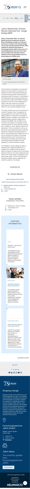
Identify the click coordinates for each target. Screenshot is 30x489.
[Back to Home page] (11, 7)
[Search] (19, 7)
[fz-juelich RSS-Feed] (21, 373)
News (7, 18)
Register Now (8, 467)
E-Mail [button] (6, 191)
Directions (8, 440)
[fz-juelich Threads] (16, 373)
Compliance (15, 482)
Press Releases (17, 18)
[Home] (3, 18)
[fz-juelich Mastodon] (9, 373)
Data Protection (15, 479)
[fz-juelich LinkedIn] (11, 373)
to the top (16, 369)
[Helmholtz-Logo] (15, 485)
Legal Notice (15, 477)
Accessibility (15, 480)
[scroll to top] (25, 483)
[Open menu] (25, 7)
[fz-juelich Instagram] (14, 373)
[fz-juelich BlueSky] (18, 373)
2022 (22, 18)
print (16, 365)
